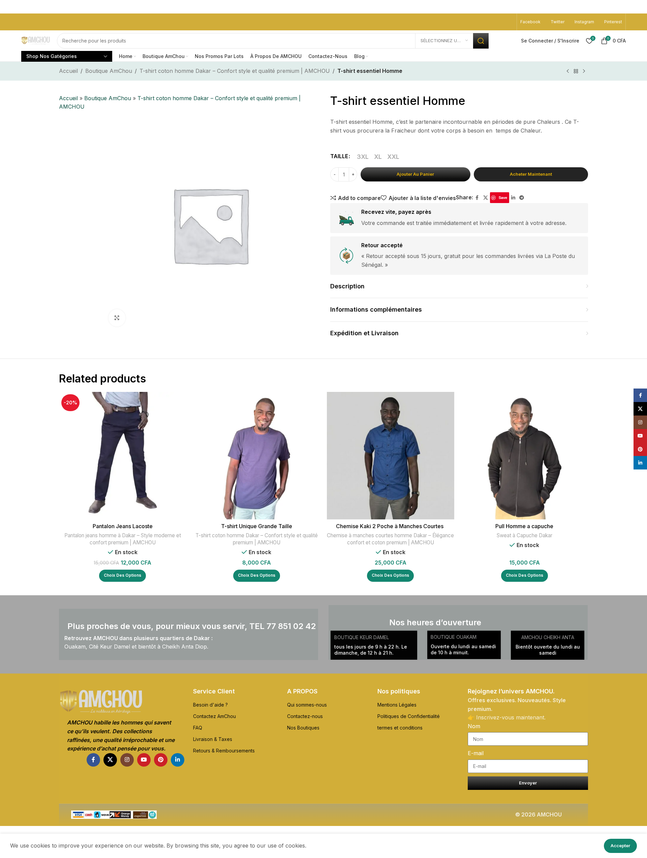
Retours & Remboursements (224, 750)
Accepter (620, 845)
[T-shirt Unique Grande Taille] (256, 455)
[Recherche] (481, 41)
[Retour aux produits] (576, 71)
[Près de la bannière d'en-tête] (638, 6)
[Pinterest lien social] (160, 760)
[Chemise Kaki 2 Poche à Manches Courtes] (390, 455)
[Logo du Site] (35, 40)
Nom (474, 726)
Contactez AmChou (214, 716)
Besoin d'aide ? (210, 705)
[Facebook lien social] (477, 197)
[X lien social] (485, 197)
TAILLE (339, 156)
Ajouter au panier (415, 174)
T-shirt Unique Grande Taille (256, 526)
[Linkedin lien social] (513, 197)
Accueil (68, 70)
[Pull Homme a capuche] (524, 455)
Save (503, 197)
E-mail (476, 753)
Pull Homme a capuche (524, 526)
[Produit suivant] (584, 71)
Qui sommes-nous (307, 705)
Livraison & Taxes (212, 739)
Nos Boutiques (303, 728)
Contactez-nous (305, 716)
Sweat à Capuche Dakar (524, 535)
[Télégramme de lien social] (521, 197)
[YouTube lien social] (144, 760)
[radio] (363, 156)
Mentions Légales (397, 705)
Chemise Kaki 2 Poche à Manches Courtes (390, 526)
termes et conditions (400, 728)
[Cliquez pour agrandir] (117, 317)
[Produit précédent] (568, 71)
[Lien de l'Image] (121, 702)
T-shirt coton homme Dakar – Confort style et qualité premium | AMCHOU (235, 70)
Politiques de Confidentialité (408, 716)
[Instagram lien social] (127, 760)
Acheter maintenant (531, 174)
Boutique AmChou (108, 70)
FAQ (197, 728)
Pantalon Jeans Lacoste (123, 526)
